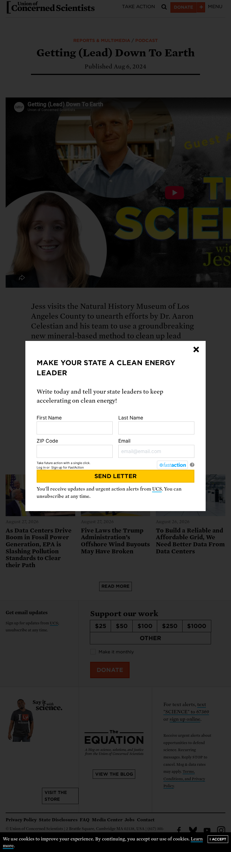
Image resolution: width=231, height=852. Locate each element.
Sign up (56, 467)
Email (124, 441)
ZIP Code (47, 441)
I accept (218, 839)
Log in (41, 467)
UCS (157, 489)
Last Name (130, 418)
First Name (49, 418)
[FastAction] (172, 465)
